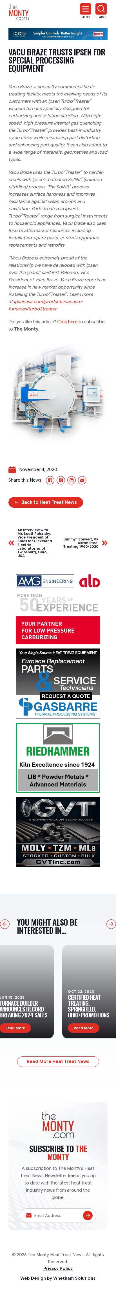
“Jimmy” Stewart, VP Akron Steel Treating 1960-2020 (81, 543)
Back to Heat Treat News (49, 502)
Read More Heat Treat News (58, 1061)
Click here (67, 322)
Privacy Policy (58, 1268)
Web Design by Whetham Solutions (58, 1278)
